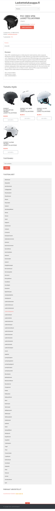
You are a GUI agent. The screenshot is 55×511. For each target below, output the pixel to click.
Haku (6, 168)
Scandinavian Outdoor (9, 493)
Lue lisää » (11, 120)
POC (12, 37)
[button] (16, 16)
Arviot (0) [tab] (7, 46)
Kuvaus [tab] (6, 43)
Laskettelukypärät (12, 34)
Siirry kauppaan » (27, 27)
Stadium (32, 24)
